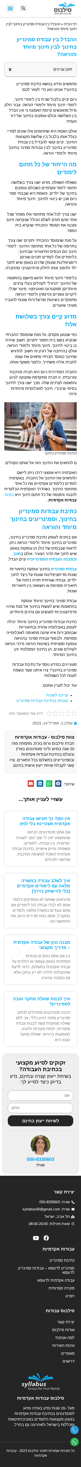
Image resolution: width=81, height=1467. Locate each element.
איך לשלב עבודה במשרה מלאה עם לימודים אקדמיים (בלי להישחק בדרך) (43, 885)
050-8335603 (40, 1159)
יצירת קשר (66, 1322)
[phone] (74, 1432)
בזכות (9, 494)
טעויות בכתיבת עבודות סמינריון (42, 701)
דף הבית (70, 24)
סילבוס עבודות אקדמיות (40, 1398)
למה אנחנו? (65, 1338)
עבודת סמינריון (64, 569)
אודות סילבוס (63, 1330)
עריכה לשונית (57, 695)
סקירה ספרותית (62, 1288)
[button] (10, 8)
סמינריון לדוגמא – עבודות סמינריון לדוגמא (46, 1270)
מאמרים (68, 1353)
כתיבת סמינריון (62, 1260)
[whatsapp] (74, 1444)
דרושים (69, 1361)
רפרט (70, 1296)
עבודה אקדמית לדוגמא (56, 1280)
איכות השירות (63, 1345)
